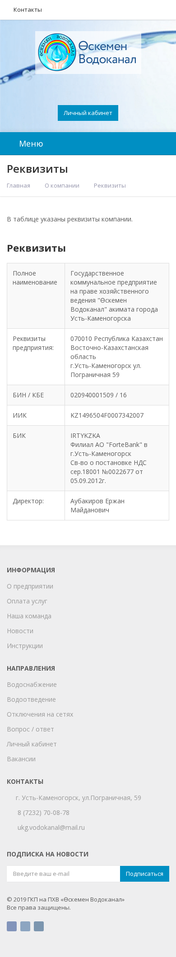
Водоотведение (31, 699)
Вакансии (21, 759)
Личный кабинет (88, 113)
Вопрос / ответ (30, 729)
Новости (20, 630)
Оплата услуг (27, 601)
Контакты (28, 9)
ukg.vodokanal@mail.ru (51, 827)
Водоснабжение (32, 684)
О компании (62, 185)
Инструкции (25, 645)
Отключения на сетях (40, 714)
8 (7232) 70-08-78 (43, 812)
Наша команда (29, 616)
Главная (18, 185)
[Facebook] (12, 926)
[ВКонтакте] (25, 926)
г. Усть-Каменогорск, (50, 797)
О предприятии (30, 586)
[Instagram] (39, 926)
